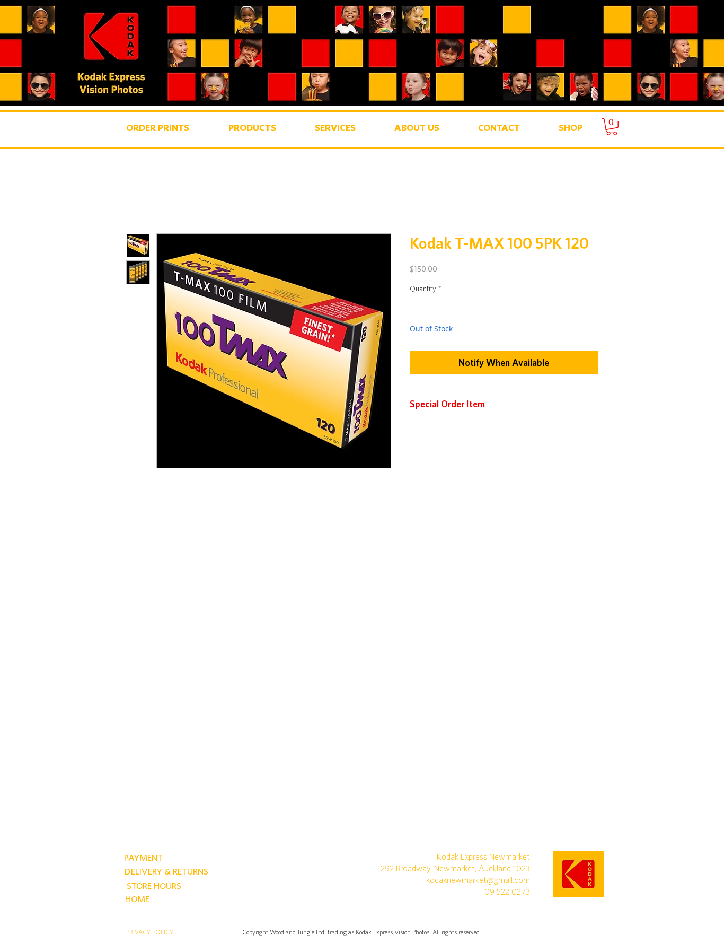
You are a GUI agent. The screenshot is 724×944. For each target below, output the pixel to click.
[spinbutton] (434, 307)
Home (138, 195)
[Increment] (450, 307)
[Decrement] (418, 307)
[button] (158, 127)
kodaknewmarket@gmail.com (478, 880)
